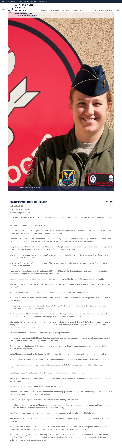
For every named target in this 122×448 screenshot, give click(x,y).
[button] (40, 1)
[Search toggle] (118, 10)
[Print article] (107, 201)
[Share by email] (111, 201)
